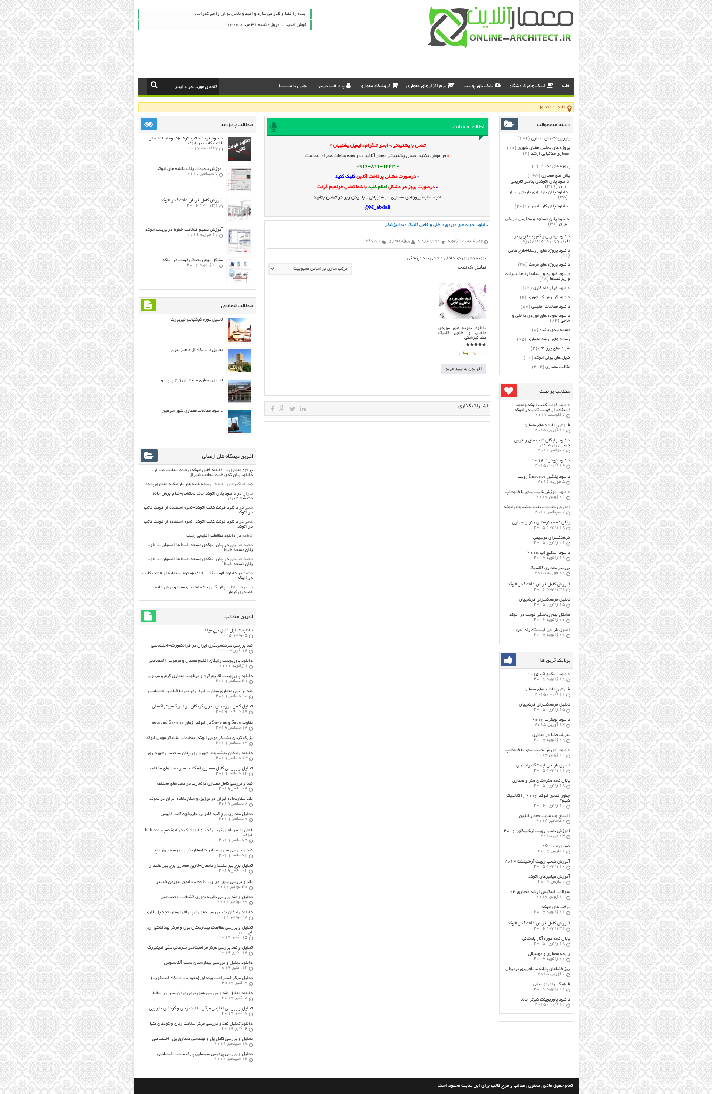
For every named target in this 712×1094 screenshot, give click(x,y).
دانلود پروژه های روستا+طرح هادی (539, 250)
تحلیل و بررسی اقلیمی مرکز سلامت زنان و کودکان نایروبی (201, 1008)
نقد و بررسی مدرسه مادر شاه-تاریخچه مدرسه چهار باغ (204, 850)
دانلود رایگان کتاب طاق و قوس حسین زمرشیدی (542, 443)
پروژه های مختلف (555, 166)
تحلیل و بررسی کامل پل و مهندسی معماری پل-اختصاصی (202, 1038)
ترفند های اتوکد (555, 907)
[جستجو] (154, 85)
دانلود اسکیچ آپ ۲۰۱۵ (548, 553)
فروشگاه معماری (375, 86)
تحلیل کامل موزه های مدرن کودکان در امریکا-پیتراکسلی (202, 706)
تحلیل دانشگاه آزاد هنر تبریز (197, 350)
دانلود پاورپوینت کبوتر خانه (545, 999)
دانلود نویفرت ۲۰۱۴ (551, 460)
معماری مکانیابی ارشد (550, 153)
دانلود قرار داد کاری (551, 288)
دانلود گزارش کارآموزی (549, 297)
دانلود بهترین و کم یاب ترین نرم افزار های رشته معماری (541, 239)
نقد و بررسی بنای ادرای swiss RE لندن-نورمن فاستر (204, 882)
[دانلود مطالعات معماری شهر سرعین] (239, 432)
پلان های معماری (555, 175)
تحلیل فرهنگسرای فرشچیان (544, 599)
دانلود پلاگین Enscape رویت (544, 476)
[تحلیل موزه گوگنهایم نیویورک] (239, 341)
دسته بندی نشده (555, 330)
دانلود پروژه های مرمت (549, 264)
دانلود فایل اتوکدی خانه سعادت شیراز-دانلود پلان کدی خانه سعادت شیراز (202, 472)
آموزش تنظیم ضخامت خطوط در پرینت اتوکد (184, 229)
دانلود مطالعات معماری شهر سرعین (192, 410)
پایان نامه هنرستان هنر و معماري (541, 522)
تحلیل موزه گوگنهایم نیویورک (197, 319)
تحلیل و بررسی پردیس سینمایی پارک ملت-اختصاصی (205, 1054)
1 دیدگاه (373, 241)
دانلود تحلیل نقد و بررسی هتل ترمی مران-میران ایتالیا (203, 993)
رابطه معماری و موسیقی (549, 954)
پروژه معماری (241, 470)
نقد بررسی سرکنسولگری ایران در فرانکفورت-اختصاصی (202, 645)
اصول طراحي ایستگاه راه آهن (543, 630)
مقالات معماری (557, 367)
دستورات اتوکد (556, 846)
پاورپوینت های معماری (550, 138)
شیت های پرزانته (554, 348)
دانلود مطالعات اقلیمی (550, 306)
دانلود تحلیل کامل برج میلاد (228, 630)
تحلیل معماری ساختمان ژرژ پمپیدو (192, 380)
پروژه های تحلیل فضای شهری (544, 147)
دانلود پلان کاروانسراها (546, 206)
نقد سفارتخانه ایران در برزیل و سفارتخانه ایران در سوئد (201, 798)
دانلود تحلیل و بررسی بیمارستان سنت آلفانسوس (208, 962)
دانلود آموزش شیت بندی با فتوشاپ (537, 492)
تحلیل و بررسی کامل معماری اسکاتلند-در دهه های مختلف (201, 768)
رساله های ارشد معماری (549, 339)
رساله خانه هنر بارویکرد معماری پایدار (177, 484)
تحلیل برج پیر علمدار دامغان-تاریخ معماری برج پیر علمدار (201, 865)
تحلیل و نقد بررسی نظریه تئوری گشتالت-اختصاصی (207, 897)
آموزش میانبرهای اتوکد (549, 876)
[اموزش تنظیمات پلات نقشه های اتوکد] (239, 190)
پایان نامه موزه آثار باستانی (546, 938)
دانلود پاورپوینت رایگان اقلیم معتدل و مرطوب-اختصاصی (201, 660)
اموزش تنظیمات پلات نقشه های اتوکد (537, 507)
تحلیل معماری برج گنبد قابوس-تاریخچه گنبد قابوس (207, 814)
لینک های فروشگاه (527, 86)
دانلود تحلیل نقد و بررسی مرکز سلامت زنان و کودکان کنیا (201, 1023)
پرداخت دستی (331, 86)
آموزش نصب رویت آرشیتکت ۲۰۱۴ (537, 861)
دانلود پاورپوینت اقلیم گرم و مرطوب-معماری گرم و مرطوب (200, 676)
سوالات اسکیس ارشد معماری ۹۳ (540, 892)
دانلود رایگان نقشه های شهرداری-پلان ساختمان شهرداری (200, 753)
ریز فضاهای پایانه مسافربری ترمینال (537, 969)
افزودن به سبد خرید (464, 368)
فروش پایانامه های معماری (547, 425)
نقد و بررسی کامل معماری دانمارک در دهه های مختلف (205, 783)
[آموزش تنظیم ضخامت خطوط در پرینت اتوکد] (239, 251)
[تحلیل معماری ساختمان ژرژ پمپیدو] (239, 402)
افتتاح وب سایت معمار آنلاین (544, 816)
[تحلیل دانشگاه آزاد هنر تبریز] (239, 371)
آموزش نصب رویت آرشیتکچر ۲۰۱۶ (537, 831)
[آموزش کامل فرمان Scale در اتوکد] (239, 221)
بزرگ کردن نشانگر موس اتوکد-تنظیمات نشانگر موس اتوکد (199, 738)
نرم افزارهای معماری (426, 86)
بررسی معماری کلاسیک (550, 568)
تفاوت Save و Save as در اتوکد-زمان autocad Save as (202, 722)
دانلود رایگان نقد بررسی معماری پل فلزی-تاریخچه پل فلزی (199, 912)
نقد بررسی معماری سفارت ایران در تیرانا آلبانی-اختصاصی (200, 691)
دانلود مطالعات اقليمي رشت (210, 535)
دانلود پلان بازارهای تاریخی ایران (538, 192)
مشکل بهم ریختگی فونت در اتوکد (539, 614)
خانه (566, 86)
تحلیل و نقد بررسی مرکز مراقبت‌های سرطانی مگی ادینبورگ (200, 947)
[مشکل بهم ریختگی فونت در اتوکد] (239, 281)
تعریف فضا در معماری (551, 735)
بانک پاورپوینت (478, 86)
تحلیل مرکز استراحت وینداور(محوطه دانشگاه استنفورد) (202, 978)
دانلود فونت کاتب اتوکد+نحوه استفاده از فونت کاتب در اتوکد (542, 408)
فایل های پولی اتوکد (552, 357)
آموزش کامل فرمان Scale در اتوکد (539, 584)
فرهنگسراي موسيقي (551, 537)
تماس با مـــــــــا (293, 86)
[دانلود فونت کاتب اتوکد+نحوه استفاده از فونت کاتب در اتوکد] (239, 160)
